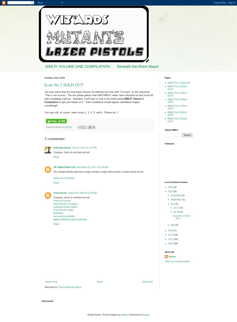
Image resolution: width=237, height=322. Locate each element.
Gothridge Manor (62, 147)
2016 (171, 187)
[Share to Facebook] (90, 127)
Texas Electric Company (65, 204)
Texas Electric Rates (63, 210)
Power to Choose (62, 200)
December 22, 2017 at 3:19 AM (92, 167)
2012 (171, 234)
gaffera (124, 314)
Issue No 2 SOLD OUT (63, 84)
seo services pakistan (64, 216)
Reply (56, 157)
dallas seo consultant (64, 178)
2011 (171, 239)
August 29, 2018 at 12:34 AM (82, 193)
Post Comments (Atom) (69, 287)
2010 (171, 243)
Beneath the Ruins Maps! (138, 66)
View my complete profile (177, 261)
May (173, 225)
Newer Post (51, 282)
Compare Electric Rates (65, 207)
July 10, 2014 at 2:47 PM (84, 147)
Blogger (145, 314)
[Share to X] (87, 127)
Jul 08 (176, 212)
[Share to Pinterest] (94, 127)
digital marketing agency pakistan (70, 219)
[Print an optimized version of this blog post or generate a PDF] (56, 122)
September (176, 199)
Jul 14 (176, 207)
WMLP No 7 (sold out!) (179, 82)
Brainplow (58, 213)
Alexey (172, 256)
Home (100, 282)
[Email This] (79, 127)
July (173, 204)
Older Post (147, 282)
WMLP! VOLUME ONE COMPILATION (77, 66)
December (176, 195)
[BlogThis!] (83, 127)
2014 (171, 191)
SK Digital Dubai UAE (64, 167)
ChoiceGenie (60, 193)
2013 (171, 230)
